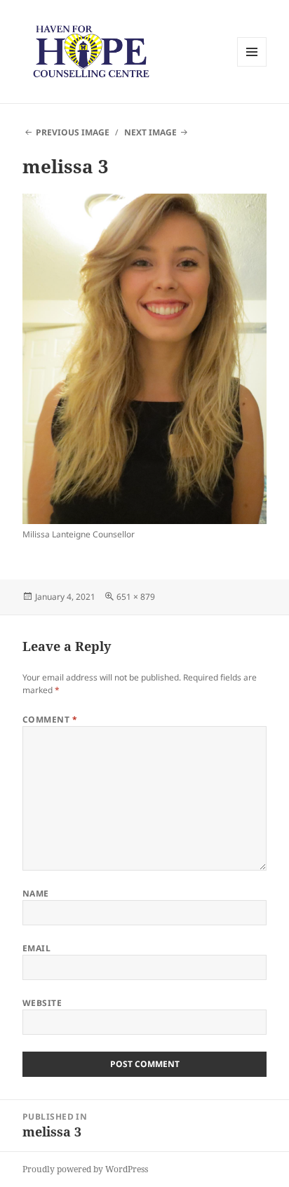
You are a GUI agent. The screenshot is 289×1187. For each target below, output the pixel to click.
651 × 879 (135, 597)
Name (35, 893)
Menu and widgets (252, 66)
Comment (49, 719)
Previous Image (72, 132)
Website (42, 1003)
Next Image (150, 132)
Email (36, 948)
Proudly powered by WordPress (85, 1169)
